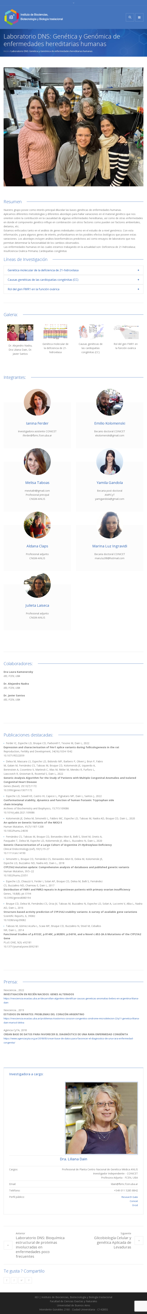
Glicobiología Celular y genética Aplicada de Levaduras (112, 1242)
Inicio (6, 51)
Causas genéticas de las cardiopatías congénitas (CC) (43, 280)
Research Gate (130, 1197)
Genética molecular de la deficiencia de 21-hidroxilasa (43, 270)
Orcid (135, 1205)
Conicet (134, 1201)
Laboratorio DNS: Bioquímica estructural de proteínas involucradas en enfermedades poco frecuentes (40, 1247)
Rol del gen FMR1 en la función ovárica (33, 289)
